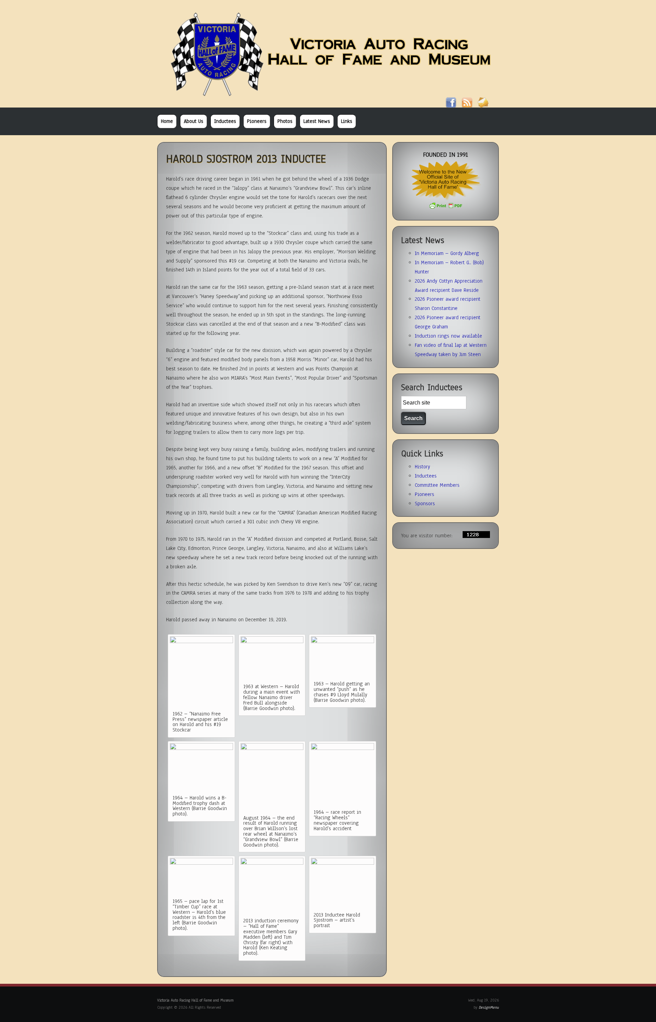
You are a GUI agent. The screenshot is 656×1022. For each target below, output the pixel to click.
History (422, 466)
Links (346, 121)
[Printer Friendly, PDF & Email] (445, 207)
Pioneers (256, 121)
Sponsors (425, 503)
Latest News (316, 121)
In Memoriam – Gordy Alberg (447, 253)
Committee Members (437, 485)
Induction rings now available (448, 335)
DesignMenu (489, 1007)
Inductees (225, 121)
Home (167, 121)
